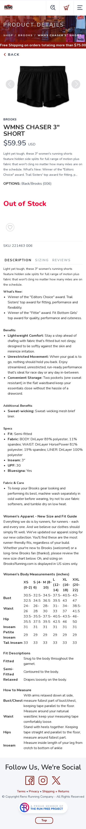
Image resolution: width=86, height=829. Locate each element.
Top (44, 820)
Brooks (25, 35)
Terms (21, 791)
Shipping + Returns (55, 791)
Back (13, 54)
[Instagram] (43, 780)
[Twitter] (56, 780)
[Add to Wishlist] (10, 227)
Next (75, 84)
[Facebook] (29, 780)
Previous (10, 84)
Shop (8, 35)
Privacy (34, 791)
